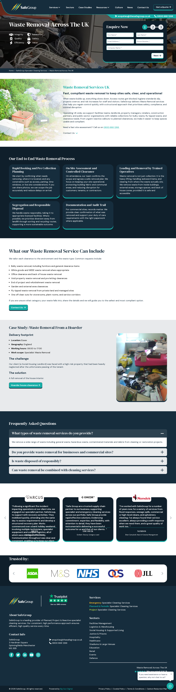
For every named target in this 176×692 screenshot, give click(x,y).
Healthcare (94, 640)
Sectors (70, 7)
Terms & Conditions (136, 689)
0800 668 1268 (165, 16)
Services (53, 7)
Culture (119, 7)
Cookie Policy (119, 689)
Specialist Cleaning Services (109, 602)
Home (11, 71)
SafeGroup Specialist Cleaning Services (31, 71)
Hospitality (94, 637)
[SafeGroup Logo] (23, 7)
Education (94, 647)
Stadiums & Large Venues (102, 644)
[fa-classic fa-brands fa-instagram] (38, 654)
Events (92, 654)
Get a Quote (162, 7)
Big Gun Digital (66, 689)
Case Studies (85, 7)
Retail (92, 651)
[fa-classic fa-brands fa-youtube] (31, 654)
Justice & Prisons (98, 633)
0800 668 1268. (111, 127)
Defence (93, 658)
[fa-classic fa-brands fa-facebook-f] (11, 654)
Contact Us (143, 7)
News (130, 7)
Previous (5, 518)
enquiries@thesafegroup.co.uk (134, 16)
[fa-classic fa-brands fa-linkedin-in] (24, 654)
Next (156, 55)
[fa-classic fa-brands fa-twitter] (18, 654)
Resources (101, 7)
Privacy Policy (105, 689)
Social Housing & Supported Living (106, 630)
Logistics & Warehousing (101, 626)
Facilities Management (100, 623)
